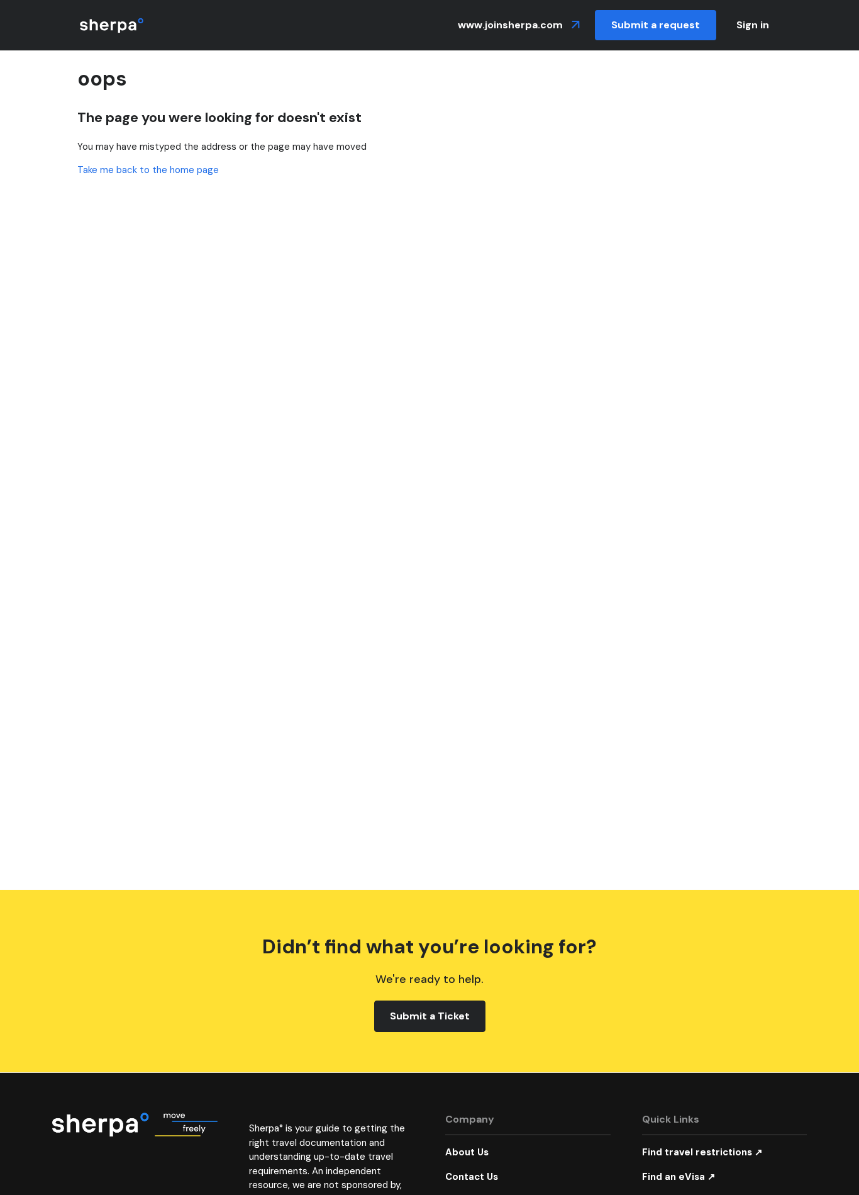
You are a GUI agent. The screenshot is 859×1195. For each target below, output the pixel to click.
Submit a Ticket (430, 1016)
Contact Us (471, 1176)
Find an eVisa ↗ (679, 1176)
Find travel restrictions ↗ (702, 1152)
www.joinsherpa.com (511, 24)
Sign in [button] (752, 24)
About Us (467, 1152)
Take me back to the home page (148, 170)
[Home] (111, 25)
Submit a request (655, 24)
